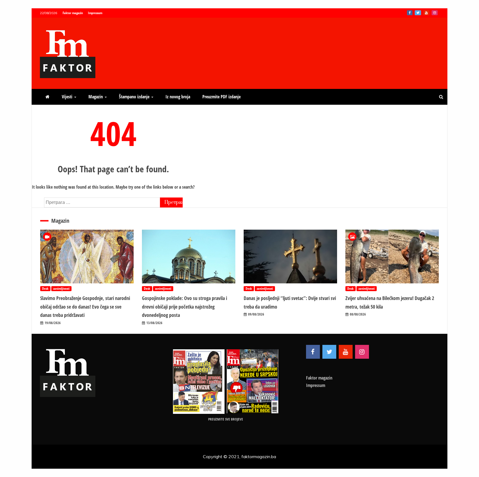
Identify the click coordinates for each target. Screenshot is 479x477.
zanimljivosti (61, 288)
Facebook (409, 12)
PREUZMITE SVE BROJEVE (225, 419)
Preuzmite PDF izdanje (221, 97)
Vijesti (67, 97)
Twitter (418, 12)
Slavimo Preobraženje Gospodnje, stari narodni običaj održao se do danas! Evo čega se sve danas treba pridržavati (85, 306)
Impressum (95, 13)
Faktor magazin (73, 13)
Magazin (95, 97)
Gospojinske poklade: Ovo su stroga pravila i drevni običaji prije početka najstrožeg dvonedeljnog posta (184, 306)
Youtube (426, 12)
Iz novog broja (177, 97)
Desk (45, 288)
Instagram (435, 12)
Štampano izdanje (134, 97)
